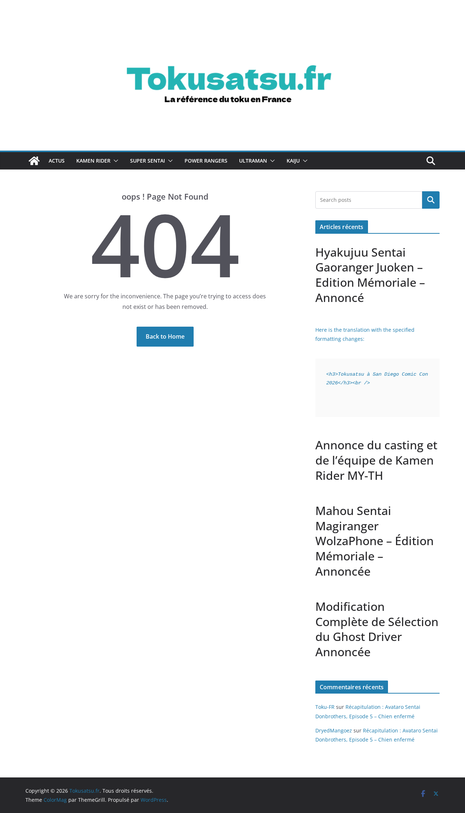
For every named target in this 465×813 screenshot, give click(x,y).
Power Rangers (206, 160)
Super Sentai (147, 160)
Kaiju (293, 160)
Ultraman (253, 160)
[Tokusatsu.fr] (232, 22)
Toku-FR (325, 706)
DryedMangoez (333, 730)
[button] (114, 161)
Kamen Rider (93, 160)
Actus (57, 160)
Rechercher (431, 200)
